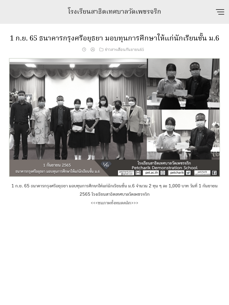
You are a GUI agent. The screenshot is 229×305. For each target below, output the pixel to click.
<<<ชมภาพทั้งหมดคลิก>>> (114, 202)
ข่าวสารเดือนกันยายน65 (124, 50)
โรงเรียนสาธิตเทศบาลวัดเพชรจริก (114, 12)
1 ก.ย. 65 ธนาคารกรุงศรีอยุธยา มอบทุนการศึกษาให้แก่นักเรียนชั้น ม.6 (114, 38)
